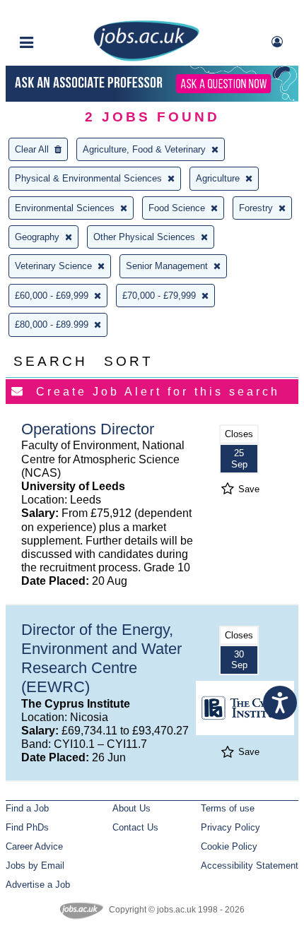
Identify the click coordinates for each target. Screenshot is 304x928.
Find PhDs (27, 827)
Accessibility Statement (249, 865)
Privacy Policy (230, 827)
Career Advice (34, 846)
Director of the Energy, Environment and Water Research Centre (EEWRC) (101, 658)
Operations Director (87, 429)
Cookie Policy (229, 846)
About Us (131, 808)
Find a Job (27, 808)
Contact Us (135, 827)
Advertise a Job (38, 884)
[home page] (146, 58)
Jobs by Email (35, 865)
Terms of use (228, 808)
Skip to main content (56, 12)
